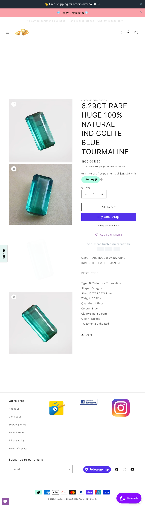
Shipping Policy (17, 424)
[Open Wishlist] (5, 501)
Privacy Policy (16, 440)
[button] (7, 32)
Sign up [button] (3, 253)
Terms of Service (18, 448)
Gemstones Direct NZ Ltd (66, 499)
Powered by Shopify (88, 499)
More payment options (109, 225)
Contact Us (15, 416)
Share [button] (88, 334)
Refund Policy (17, 432)
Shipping (99, 166)
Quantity (85, 187)
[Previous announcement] (7, 21)
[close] (141, 4)
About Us (14, 408)
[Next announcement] (138, 21)
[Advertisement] (72, 66)
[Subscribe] (68, 469)
